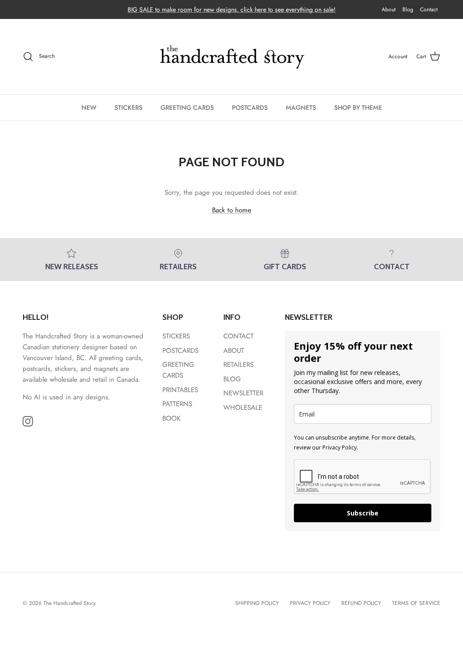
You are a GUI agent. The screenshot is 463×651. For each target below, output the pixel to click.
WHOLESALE (242, 407)
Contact (429, 9)
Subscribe (362, 513)
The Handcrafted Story (69, 603)
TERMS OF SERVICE (416, 603)
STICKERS (128, 107)
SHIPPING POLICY (257, 603)
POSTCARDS (250, 107)
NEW (88, 107)
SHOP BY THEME (358, 107)
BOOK (171, 418)
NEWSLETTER (243, 393)
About (389, 9)
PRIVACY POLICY (310, 603)
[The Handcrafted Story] (231, 56)
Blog (407, 9)
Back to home (231, 210)
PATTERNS (177, 404)
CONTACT (238, 336)
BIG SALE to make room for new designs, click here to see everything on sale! (231, 9)
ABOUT (233, 351)
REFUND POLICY (361, 603)
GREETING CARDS (187, 107)
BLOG (232, 379)
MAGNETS (301, 107)
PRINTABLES (180, 390)
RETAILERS (238, 365)
